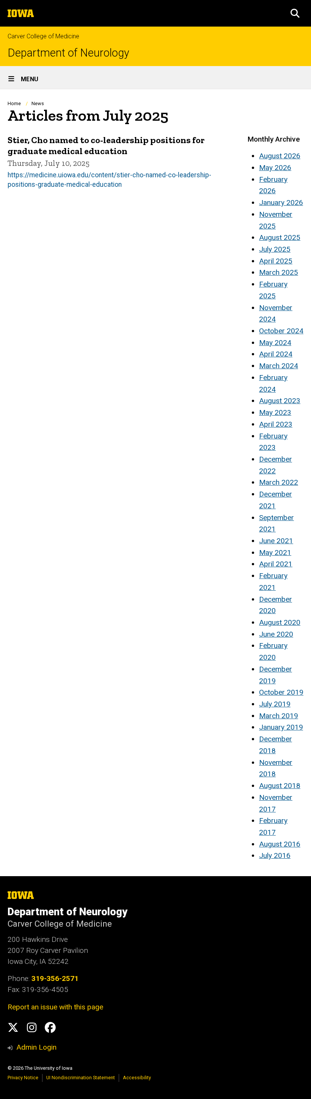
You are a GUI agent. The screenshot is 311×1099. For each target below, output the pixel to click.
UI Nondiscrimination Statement (80, 1077)
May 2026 (275, 167)
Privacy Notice (23, 1077)
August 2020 (279, 622)
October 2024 (281, 330)
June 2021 (276, 540)
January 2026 (281, 202)
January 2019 (281, 727)
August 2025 (279, 237)
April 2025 (275, 261)
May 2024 (275, 342)
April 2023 (275, 424)
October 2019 (281, 692)
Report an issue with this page (55, 1007)
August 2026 (279, 155)
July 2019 (275, 704)
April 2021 (275, 564)
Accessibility (137, 1077)
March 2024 (278, 365)
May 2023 (275, 412)
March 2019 (278, 715)
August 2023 (279, 400)
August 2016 (279, 844)
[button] (295, 13)
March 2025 (278, 272)
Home (14, 103)
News (37, 103)
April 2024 (275, 354)
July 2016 (275, 855)
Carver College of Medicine (43, 36)
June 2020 (276, 634)
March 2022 (278, 482)
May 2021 (275, 552)
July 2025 (275, 249)
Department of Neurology (68, 52)
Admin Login (36, 1047)
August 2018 (279, 785)
